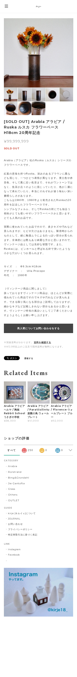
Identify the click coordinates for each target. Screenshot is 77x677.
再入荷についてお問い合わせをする (38, 328)
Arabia (12, 466)
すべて (11, 450)
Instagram (14, 549)
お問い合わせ (15, 524)
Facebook (14, 554)
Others (12, 494)
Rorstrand (15, 471)
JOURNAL (14, 518)
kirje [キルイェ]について (22, 513)
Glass (11, 488)
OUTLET (13, 500)
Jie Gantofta (16, 483)
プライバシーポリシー (20, 529)
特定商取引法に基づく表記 (23, 534)
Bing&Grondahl (18, 477)
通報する (28, 358)
